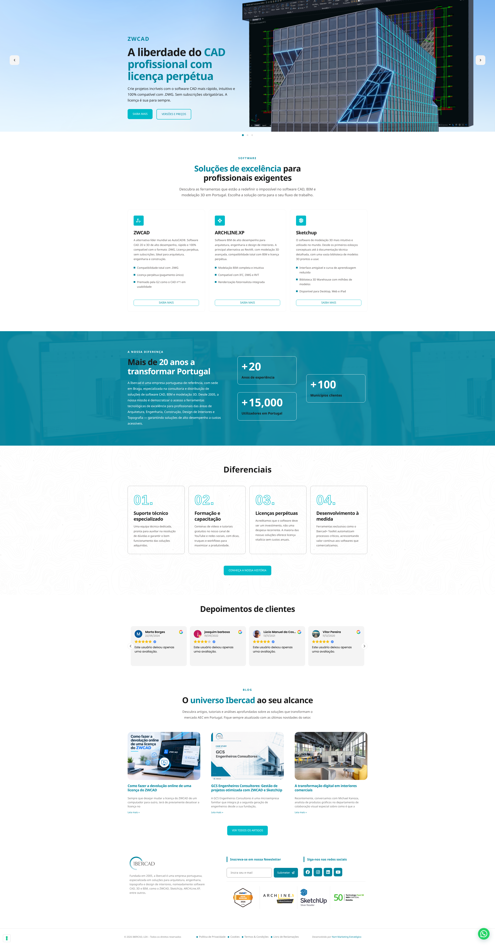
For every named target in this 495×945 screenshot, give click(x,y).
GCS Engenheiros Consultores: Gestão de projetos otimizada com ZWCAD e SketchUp (246, 788)
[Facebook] (308, 872)
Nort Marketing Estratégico (346, 936)
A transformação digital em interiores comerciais (326, 788)
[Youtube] (338, 872)
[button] (14, 60)
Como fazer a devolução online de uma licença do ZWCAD (159, 788)
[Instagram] (318, 872)
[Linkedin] (328, 872)
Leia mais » (134, 812)
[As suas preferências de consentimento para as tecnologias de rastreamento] (6, 938)
